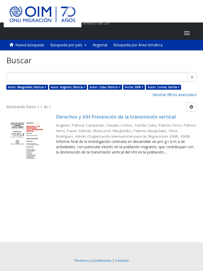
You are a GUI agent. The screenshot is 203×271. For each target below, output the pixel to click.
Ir (192, 76)
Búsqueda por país (67, 44)
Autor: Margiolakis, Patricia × (27, 87)
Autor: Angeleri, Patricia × (68, 87)
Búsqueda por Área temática (138, 44)
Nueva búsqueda (29, 44)
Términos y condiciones (93, 260)
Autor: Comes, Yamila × (163, 87)
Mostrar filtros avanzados (175, 94)
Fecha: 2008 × (134, 87)
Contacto (122, 260)
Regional (100, 44)
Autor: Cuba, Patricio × (105, 87)
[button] (146, 33)
